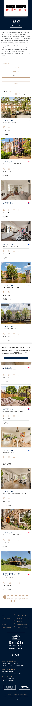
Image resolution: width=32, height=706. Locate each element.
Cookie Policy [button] (16, 352)
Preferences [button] (19, 353)
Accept (16, 358)
